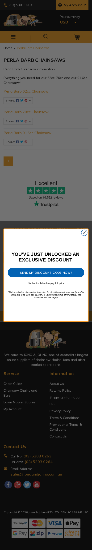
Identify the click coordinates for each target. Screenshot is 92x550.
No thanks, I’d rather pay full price (46, 282)
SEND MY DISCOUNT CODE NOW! (46, 272)
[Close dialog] (84, 233)
